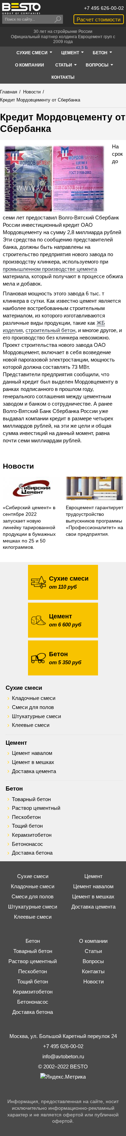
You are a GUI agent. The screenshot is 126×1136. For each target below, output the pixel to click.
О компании (93, 941)
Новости (18, 466)
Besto (21, 8)
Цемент (16, 742)
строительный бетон (50, 330)
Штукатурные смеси (36, 716)
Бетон (14, 788)
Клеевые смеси (30, 725)
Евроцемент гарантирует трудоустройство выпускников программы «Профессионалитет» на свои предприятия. (94, 521)
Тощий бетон (27, 826)
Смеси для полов (33, 707)
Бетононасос (27, 844)
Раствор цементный (36, 808)
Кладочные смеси (33, 698)
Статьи (93, 951)
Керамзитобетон (31, 835)
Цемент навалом (32, 753)
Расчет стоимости (98, 19)
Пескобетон (26, 817)
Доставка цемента (34, 771)
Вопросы (93, 961)
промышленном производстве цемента (50, 269)
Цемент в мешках (33, 762)
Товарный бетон (31, 799)
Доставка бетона (32, 853)
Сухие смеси (24, 688)
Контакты (93, 971)
